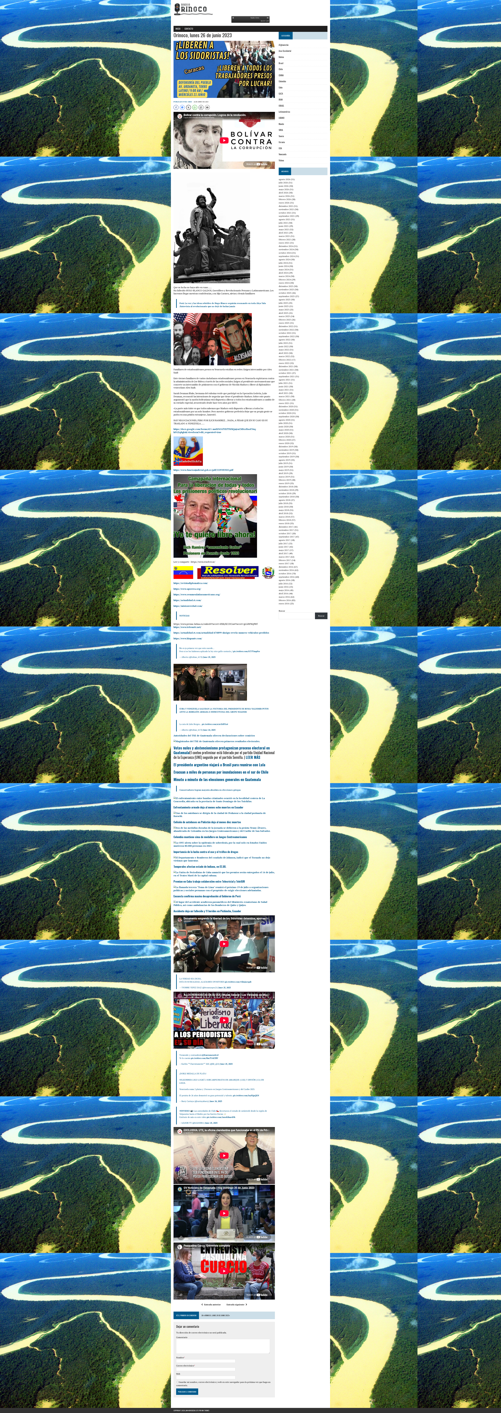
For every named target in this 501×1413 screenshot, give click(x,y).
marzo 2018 (284, 516)
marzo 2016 (284, 596)
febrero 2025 (285, 239)
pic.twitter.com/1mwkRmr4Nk (221, 1117)
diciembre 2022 (286, 326)
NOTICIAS (184, 615)
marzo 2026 (284, 196)
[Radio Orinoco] (250, 9)
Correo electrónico (185, 1365)
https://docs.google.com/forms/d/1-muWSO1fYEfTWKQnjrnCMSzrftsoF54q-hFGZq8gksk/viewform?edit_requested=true (215, 431)
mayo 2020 (284, 429)
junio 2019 (284, 466)
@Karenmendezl (210, 1055)
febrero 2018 (285, 520)
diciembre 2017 (286, 526)
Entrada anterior (212, 1304)
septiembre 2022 (287, 336)
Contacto (188, 28)
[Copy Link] (201, 107)
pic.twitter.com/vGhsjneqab (238, 981)
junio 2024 (284, 266)
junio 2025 (284, 226)
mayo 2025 (284, 229)
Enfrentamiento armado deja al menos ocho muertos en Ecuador (208, 807)
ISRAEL (281, 105)
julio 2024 (283, 262)
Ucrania (282, 142)
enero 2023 (284, 322)
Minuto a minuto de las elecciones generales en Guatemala (217, 779)
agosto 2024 (284, 259)
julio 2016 (283, 583)
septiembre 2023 (287, 296)
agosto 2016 (284, 580)
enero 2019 (284, 483)
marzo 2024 (284, 276)
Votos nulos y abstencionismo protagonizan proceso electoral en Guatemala (222, 750)
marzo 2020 (284, 436)
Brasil (281, 63)
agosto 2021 (284, 379)
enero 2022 (284, 363)
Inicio (177, 28)
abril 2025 (283, 232)
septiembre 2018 (287, 496)
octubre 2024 (285, 252)
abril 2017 (283, 553)
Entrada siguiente (235, 1304)
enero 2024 (284, 282)
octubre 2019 (285, 453)
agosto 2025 (284, 219)
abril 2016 (283, 593)
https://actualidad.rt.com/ (187, 600)
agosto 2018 (284, 500)
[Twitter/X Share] (188, 107)
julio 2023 (283, 302)
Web (178, 1373)
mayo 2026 (284, 189)
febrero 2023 (285, 319)
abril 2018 (283, 513)
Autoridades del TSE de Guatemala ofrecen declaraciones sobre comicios (214, 735)
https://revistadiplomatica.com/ (191, 583)
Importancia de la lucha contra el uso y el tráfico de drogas (206, 852)
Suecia (281, 136)
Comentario (181, 1337)
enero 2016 (284, 603)
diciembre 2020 (286, 406)
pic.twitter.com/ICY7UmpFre (246, 651)
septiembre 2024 (287, 256)
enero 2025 (284, 242)
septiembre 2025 (287, 216)
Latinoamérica (284, 111)
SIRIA (281, 130)
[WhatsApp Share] (194, 107)
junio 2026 (284, 186)
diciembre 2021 (286, 366)
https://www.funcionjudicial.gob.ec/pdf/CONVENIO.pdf (203, 469)
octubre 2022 (285, 333)
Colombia (282, 81)
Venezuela (282, 154)
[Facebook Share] (176, 107)
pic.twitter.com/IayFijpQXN (246, 1095)
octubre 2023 (285, 292)
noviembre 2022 (286, 329)
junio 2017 (284, 546)
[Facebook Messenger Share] (182, 107)
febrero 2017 (285, 560)
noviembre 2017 (286, 530)
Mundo (281, 124)
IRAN (281, 99)
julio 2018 (283, 503)
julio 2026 (283, 182)
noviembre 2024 (286, 249)
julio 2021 (283, 383)
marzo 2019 (284, 476)
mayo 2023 (284, 309)
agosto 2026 (284, 179)
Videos (281, 160)
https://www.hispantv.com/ (188, 638)
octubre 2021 (285, 373)
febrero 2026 (285, 199)
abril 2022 (283, 353)
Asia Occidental (285, 50)
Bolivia (281, 57)
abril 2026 (283, 192)
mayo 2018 (284, 510)
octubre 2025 (285, 212)
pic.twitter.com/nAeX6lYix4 (215, 724)
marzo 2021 (284, 396)
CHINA (281, 75)
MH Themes (205, 1410)
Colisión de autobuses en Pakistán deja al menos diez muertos (207, 822)
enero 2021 (284, 403)
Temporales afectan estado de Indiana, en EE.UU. (200, 866)
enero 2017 (284, 563)
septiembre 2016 (287, 576)
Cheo (190, 102)
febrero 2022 (285, 359)
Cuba (280, 87)
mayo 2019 (284, 470)
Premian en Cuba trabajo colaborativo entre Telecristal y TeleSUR (209, 881)
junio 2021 (284, 386)
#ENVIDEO (184, 1111)
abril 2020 (283, 433)
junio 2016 (284, 586)
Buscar (282, 610)
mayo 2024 (284, 269)
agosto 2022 (284, 339)
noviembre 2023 (286, 289)
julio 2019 (283, 463)
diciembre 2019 (286, 446)
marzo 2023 (284, 316)
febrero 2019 (285, 479)
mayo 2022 (284, 349)
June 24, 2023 (209, 730)
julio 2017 (283, 543)
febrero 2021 (285, 399)
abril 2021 (283, 393)
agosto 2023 (284, 299)
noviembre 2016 (286, 570)
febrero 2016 (285, 600)
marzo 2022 (284, 356)
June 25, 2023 (209, 657)
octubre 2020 (285, 413)
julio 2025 (283, 222)
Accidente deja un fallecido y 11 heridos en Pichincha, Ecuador (207, 911)
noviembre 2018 (286, 490)
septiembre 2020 (287, 416)
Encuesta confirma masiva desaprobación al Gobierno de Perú (207, 896)
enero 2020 (284, 443)
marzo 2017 (284, 556)
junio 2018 (284, 506)
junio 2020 (284, 426)
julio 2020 (283, 423)
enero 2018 (284, 523)
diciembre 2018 (286, 486)
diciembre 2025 (286, 206)
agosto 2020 (284, 419)
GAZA (281, 93)
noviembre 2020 (286, 409)
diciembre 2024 (286, 246)
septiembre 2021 (287, 376)
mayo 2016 (284, 590)
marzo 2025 (284, 236)
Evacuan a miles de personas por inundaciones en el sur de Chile (221, 772)
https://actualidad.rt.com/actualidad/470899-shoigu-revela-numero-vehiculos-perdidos (221, 632)
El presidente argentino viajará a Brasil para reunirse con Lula (219, 764)
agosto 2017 (284, 540)
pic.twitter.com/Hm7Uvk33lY (204, 1058)
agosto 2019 (284, 460)
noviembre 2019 (286, 449)
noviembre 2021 (286, 369)
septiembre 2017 (287, 536)
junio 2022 (284, 346)
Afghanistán (283, 44)
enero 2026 (284, 202)
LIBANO (281, 117)
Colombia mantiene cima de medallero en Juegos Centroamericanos (210, 837)
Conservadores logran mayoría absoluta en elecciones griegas (210, 790)
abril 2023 (283, 313)
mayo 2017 (284, 550)
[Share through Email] (207, 107)
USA (280, 148)
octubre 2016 (285, 573)
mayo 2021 (284, 389)
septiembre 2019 (287, 456)
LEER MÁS (253, 757)
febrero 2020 (285, 439)
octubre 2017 (285, 533)
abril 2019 (283, 473)
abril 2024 (283, 272)
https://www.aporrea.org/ (187, 588)
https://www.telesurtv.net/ (187, 627)
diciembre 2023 (286, 286)
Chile (281, 69)
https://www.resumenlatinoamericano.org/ (197, 594)
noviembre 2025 (286, 209)
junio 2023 (284, 306)
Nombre (180, 1357)
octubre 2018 (285, 493)
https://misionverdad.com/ (188, 605)
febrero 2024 (285, 279)
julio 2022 (283, 343)
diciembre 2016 (286, 566)
